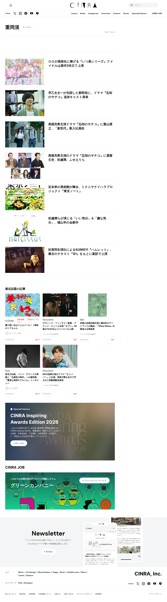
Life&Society (73, 572)
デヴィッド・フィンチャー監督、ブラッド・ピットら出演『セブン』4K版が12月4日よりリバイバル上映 (60, 326)
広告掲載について (44, 594)
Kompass (28, 583)
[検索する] (132, 5)
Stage (55, 572)
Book (62, 572)
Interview (105, 13)
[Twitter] (14, 13)
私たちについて (10, 594)
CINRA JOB (157, 13)
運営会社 (22, 594)
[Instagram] (20, 13)
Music (21, 572)
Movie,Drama (44, 572)
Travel (21, 575)
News (82, 13)
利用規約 (98, 594)
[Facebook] (25, 13)
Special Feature (139, 13)
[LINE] (37, 13)
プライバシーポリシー (84, 594)
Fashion (29, 575)
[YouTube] (31, 13)
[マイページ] (10, 5)
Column (116, 13)
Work (83, 572)
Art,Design (31, 572)
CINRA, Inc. (148, 574)
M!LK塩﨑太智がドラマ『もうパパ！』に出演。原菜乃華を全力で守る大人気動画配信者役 (59, 377)
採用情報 (32, 594)
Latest (74, 13)
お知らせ (57, 594)
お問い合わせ (68, 594)
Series (126, 13)
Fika (20, 583)
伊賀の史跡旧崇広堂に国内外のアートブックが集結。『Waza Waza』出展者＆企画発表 (97, 326)
